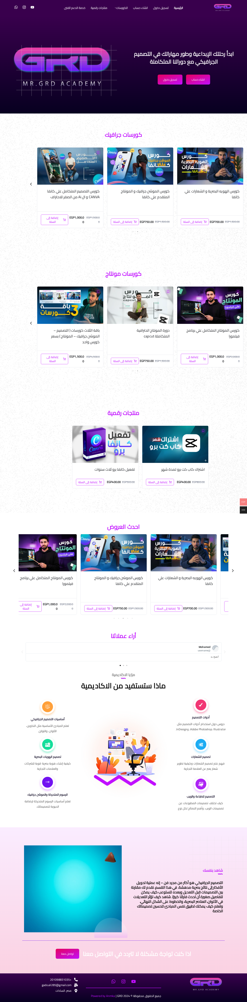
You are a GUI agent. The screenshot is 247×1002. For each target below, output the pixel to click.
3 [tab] (137, 232)
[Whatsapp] (16, 7)
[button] (120, 8)
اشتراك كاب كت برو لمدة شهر (183, 469)
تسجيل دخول (161, 7)
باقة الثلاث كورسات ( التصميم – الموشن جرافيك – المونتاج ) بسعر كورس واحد (75, 197)
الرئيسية (178, 7)
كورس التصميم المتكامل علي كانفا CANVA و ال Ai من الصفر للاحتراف (143, 194)
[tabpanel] (210, 187)
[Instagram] (24, 7)
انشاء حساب (140, 7)
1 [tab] (146, 232)
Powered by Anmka (103, 996)
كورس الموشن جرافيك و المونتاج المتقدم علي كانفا (215, 194)
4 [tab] (133, 232)
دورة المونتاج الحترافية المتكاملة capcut (209, 333)
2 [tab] (142, 232)
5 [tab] (114, 618)
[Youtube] (32, 7)
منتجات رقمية (99, 7)
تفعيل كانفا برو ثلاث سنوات (115, 469)
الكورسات (122, 7)
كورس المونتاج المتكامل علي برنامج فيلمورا (87, 580)
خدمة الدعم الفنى (74, 7)
